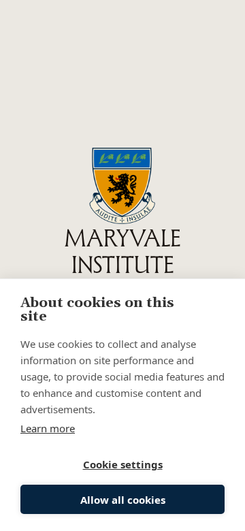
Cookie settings (123, 464)
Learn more (47, 428)
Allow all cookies (122, 499)
